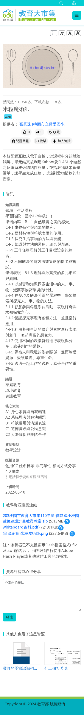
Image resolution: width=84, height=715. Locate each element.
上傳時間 (12, 486)
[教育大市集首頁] (29, 14)
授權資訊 (12, 460)
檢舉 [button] (43, 141)
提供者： (10, 124)
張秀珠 (25, 124)
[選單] (76, 15)
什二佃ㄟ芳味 (56, 668)
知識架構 (12, 204)
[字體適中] (69, 33)
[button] (54, 132)
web (8, 117)
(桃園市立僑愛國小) (48, 124)
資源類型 (12, 444)
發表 (9, 617)
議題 (8, 379)
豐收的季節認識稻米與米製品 (21, 668)
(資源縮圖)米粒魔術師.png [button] (25, 533)
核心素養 (12, 406)
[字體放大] (77, 33)
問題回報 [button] (22, 141)
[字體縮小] (61, 33)
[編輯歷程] (53, 33)
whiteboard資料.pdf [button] (20, 527)
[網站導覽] (75, 3)
